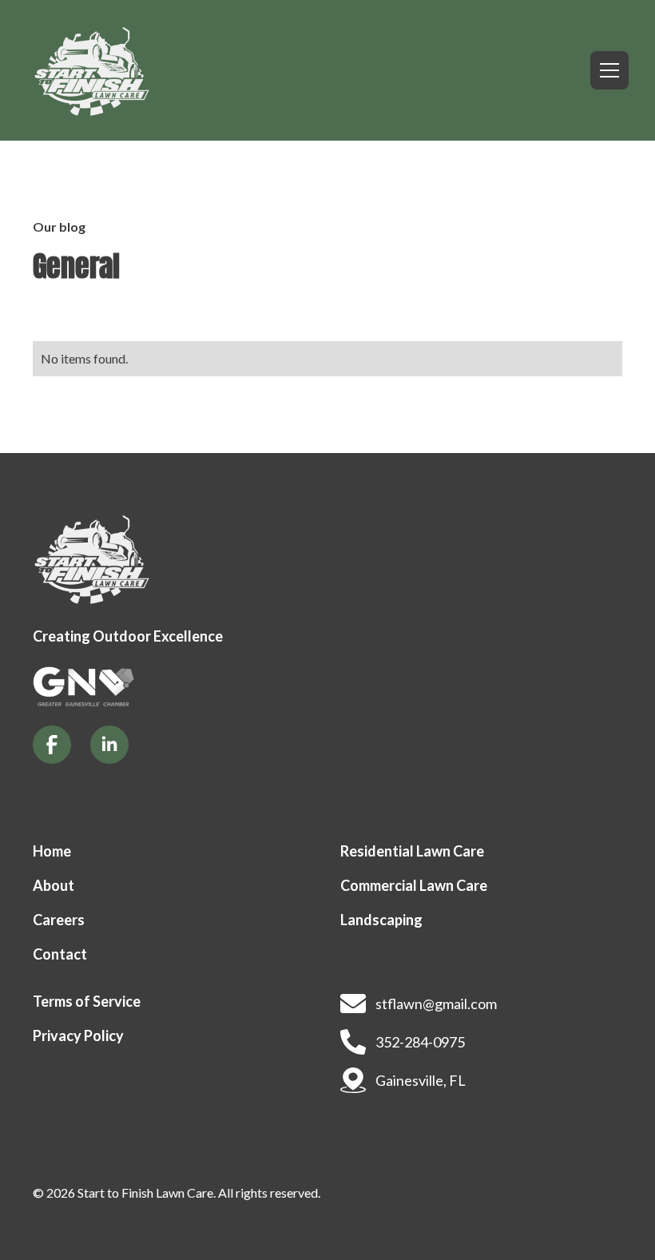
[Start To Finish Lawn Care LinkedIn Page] (109, 744)
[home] (92, 70)
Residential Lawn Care (412, 851)
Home (52, 851)
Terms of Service (87, 1001)
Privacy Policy (78, 1035)
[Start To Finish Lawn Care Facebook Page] (52, 744)
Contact (60, 954)
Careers (59, 919)
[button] (606, 70)
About (53, 885)
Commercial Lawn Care (413, 885)
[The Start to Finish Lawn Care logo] (92, 558)
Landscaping (381, 919)
